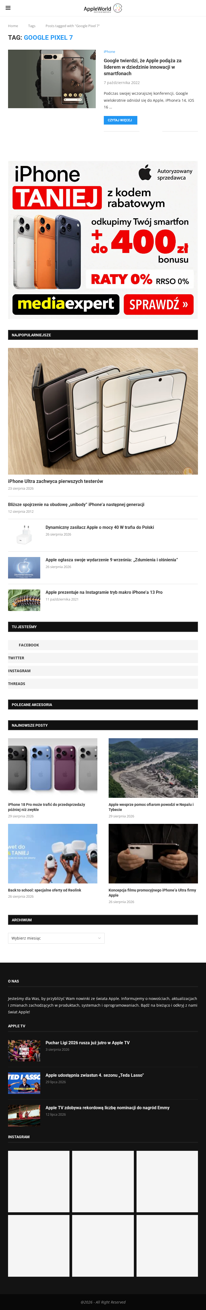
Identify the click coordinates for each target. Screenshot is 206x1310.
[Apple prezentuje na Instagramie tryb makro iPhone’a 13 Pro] (24, 600)
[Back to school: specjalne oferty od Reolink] (52, 853)
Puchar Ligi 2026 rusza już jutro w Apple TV (88, 1042)
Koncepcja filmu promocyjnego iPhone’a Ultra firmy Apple (152, 893)
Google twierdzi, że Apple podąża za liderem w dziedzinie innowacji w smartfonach (143, 67)
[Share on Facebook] (147, 131)
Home (13, 25)
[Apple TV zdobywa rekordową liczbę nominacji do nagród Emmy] (24, 1115)
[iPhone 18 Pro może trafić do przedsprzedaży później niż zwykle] (52, 768)
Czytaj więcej (120, 120)
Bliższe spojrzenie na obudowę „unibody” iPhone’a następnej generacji (76, 504)
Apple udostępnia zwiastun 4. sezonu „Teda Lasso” (95, 1075)
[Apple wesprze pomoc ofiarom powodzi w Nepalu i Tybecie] (153, 768)
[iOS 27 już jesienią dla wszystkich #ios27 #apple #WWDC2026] (103, 1181)
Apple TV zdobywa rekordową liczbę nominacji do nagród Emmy (108, 1107)
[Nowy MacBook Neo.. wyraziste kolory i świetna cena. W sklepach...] (39, 1246)
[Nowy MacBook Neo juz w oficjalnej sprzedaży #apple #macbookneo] (167, 1181)
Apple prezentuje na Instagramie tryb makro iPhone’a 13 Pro (104, 592)
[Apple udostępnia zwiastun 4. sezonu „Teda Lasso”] (24, 1083)
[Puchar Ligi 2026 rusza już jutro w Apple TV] (24, 1050)
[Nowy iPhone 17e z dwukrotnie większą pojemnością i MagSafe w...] (103, 1246)
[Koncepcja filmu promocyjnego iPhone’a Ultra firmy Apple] (153, 853)
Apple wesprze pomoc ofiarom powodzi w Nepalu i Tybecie (151, 807)
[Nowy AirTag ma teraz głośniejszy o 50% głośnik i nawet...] (167, 1246)
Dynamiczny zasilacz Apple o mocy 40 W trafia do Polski (100, 527)
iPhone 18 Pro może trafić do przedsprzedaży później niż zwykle (46, 807)
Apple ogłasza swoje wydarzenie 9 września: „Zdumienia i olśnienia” (112, 559)
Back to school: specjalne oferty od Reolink (44, 890)
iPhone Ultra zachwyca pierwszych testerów (55, 481)
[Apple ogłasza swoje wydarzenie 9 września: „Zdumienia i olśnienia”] (24, 567)
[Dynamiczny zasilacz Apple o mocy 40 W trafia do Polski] (24, 535)
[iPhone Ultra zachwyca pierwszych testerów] (103, 411)
